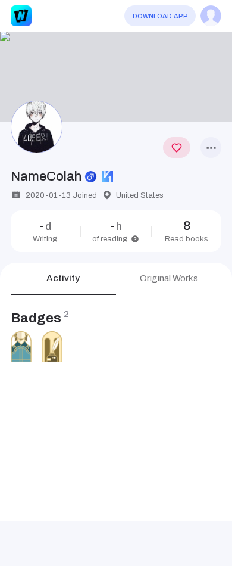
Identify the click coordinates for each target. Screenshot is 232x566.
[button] (116, 77)
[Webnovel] (21, 15)
